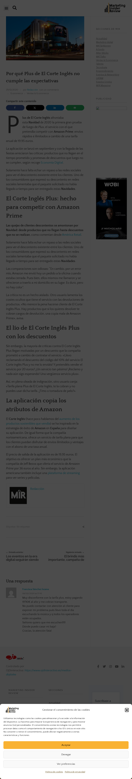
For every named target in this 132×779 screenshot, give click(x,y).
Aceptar (66, 745)
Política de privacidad (75, 772)
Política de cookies (54, 772)
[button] (127, 710)
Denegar (66, 754)
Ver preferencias (66, 764)
